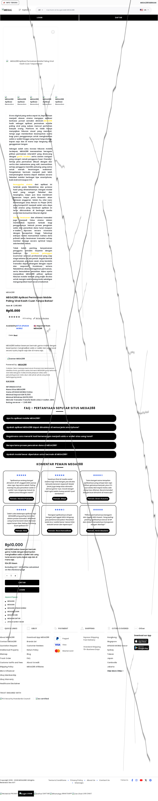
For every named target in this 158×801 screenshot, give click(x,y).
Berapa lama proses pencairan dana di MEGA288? (31, 445)
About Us (91, 780)
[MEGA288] (7, 10)
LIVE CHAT (87, 793)
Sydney (110, 650)
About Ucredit (33, 662)
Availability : (11, 327)
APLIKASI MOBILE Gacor (117, 645)
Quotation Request (8, 645)
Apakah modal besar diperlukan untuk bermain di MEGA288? (36, 454)
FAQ (28, 658)
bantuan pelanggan (41, 253)
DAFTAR (118, 17)
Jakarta (110, 666)
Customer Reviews (35, 645)
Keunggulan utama (22, 184)
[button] (53, 32)
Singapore (112, 641)
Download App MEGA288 (38, 637)
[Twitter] (146, 780)
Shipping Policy (6, 666)
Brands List (32, 641)
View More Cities (114, 671)
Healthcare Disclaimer (10, 683)
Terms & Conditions (57, 780)
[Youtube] (141, 780)
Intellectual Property (9, 650)
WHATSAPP (67, 793)
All (39, 10)
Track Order (5, 658)
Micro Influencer (7, 671)
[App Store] (141, 642)
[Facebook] (132, 780)
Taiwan (110, 654)
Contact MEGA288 (8, 641)
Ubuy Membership (8, 675)
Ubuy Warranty (7, 679)
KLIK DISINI (10, 381)
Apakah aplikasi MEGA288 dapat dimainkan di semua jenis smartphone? (42, 427)
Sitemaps (79, 783)
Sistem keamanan (21, 217)
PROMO (14, 793)
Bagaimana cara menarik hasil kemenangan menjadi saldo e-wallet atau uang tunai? (49, 436)
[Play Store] (141, 648)
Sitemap (3, 654)
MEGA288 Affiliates (35, 666)
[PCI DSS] (15, 698)
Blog (29, 654)
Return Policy (32, 650)
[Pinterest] (150, 780)
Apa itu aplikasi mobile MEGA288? (23, 418)
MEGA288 (48, 121)
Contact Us (104, 780)
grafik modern (23, 156)
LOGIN (39, 17)
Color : (13, 335)
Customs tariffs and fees (11, 662)
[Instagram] (136, 780)
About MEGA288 (7, 637)
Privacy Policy (76, 780)
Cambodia (112, 662)
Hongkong (112, 637)
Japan (110, 658)
